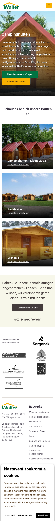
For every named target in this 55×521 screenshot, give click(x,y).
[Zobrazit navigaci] (49, 5)
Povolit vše (43, 515)
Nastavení (10, 515)
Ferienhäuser (35, 421)
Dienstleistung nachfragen (19, 74)
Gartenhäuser (35, 426)
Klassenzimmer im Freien (41, 458)
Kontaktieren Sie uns (27, 307)
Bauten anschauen (16, 81)
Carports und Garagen (39, 441)
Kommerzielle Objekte (39, 417)
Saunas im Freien (37, 431)
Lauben (32, 436)
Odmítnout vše (25, 515)
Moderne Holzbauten (39, 412)
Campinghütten (36, 446)
